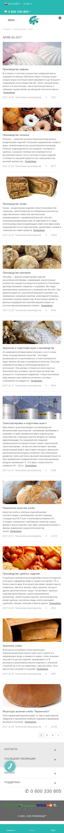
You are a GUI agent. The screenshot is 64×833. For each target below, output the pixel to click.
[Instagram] (37, 809)
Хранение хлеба (12, 645)
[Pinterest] (31, 809)
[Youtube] (25, 809)
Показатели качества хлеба (19, 508)
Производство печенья (16, 134)
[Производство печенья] (32, 119)
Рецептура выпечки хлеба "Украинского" (26, 711)
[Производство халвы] (32, 188)
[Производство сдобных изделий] (32, 558)
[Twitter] (19, 809)
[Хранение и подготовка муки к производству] (32, 332)
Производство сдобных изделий (21, 573)
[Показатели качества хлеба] (32, 492)
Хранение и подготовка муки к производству (28, 347)
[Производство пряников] (32, 257)
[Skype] (49, 809)
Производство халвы (15, 203)
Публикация (20, 29)
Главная (7, 29)
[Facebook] (13, 809)
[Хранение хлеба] (32, 630)
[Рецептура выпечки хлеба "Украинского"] (32, 695)
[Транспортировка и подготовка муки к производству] (32, 407)
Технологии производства (28, 97)
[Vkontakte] (43, 809)
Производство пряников (16, 272)
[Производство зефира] (32, 53)
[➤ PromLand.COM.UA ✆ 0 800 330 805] (34, 20)
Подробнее (9, 92)
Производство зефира (15, 69)
